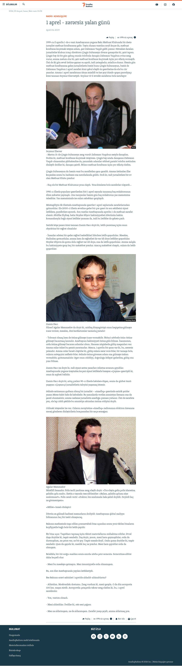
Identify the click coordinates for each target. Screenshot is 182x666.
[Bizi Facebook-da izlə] (173, 5)
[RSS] (118, 636)
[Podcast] (125, 636)
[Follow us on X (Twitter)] (106, 636)
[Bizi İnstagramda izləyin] (165, 5)
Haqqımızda (14, 635)
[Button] (110, 37)
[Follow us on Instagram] (99, 636)
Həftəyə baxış (15, 656)
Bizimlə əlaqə (15, 651)
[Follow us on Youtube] (112, 636)
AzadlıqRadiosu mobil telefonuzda (24, 640)
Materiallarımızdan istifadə (21, 645)
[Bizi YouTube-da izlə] (157, 5)
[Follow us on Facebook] (93, 636)
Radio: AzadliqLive (56, 16)
